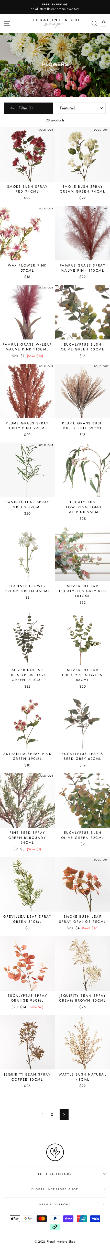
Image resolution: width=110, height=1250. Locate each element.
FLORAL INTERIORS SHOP (55, 1189)
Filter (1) (25, 108)
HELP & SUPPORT (55, 1204)
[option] (55, 7)
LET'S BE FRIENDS (55, 1174)
